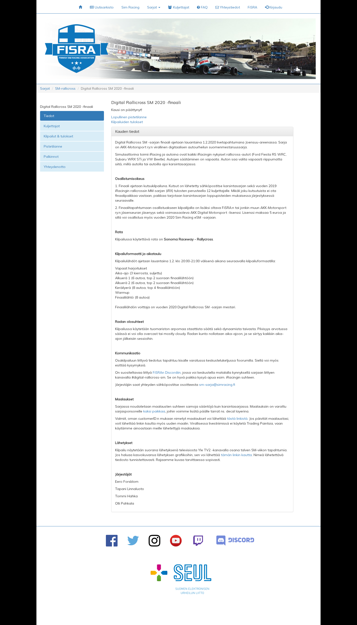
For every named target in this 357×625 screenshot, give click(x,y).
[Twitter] (133, 540)
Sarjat (45, 88)
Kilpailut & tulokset (58, 136)
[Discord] (235, 540)
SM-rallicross (65, 88)
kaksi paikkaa (154, 411)
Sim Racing (130, 7)
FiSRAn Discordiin (167, 372)
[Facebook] (111, 540)
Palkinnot (51, 156)
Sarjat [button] (152, 7)
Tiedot (49, 116)
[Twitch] (198, 540)
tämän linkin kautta (236, 455)
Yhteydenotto (55, 167)
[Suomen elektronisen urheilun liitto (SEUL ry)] (181, 580)
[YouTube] (176, 540)
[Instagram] (154, 540)
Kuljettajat (52, 126)
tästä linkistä (237, 418)
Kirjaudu (275, 7)
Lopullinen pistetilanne (129, 117)
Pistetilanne (53, 146)
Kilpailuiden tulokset (127, 122)
